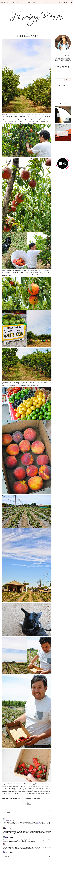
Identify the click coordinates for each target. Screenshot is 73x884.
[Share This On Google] (50, 811)
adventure (10, 810)
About (9, 2)
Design (23, 2)
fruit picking (7, 812)
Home (3, 2)
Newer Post (7, 856)
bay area (16, 810)
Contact (16, 2)
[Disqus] (27, 835)
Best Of (41, 2)
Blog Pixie (39, 879)
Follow (62, 71)
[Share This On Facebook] (44, 811)
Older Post (48, 856)
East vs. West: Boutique (62, 133)
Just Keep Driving (63, 115)
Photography (32, 2)
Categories (50, 2)
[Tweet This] (46, 811)
